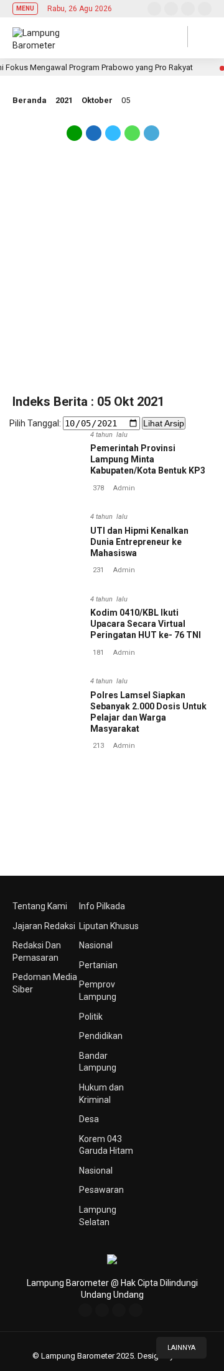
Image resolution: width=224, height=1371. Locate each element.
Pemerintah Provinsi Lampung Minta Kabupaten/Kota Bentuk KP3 (147, 459)
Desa (89, 1119)
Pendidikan (101, 1036)
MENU (25, 8)
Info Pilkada (102, 906)
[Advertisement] (112, 275)
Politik (91, 1017)
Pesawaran (101, 1190)
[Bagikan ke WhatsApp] (132, 138)
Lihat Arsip (163, 423)
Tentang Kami (39, 906)
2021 (64, 100)
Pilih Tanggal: (35, 423)
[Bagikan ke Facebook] (93, 138)
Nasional (96, 945)
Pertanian (98, 965)
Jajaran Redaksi (43, 926)
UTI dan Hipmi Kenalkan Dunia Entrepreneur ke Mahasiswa (139, 542)
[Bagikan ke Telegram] (150, 138)
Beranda (29, 100)
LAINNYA (181, 1348)
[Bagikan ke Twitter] (113, 138)
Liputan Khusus (109, 926)
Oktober (97, 100)
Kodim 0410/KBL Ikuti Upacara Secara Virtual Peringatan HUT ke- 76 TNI (145, 624)
